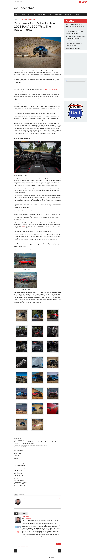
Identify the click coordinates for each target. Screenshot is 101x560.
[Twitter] (59, 498)
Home (16, 14)
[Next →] (59, 550)
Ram (24, 546)
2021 (22, 546)
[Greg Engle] (18, 506)
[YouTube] (18, 532)
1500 (19, 546)
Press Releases (58, 14)
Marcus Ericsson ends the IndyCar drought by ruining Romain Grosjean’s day (75, 26)
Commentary (31, 14)
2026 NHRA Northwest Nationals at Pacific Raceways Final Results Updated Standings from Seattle (75, 38)
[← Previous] (15, 550)
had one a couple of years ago (50, 89)
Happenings (41, 14)
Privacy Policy (69, 14)
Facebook (80, 2)
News (49, 14)
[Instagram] (20, 527)
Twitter (83, 2)
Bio (17, 513)
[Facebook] (18, 527)
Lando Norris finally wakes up (73, 48)
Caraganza (24, 7)
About (23, 14)
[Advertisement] (68, 8)
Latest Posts (21, 494)
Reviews (78, 14)
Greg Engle (32, 19)
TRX (27, 546)
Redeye (24, 226)
